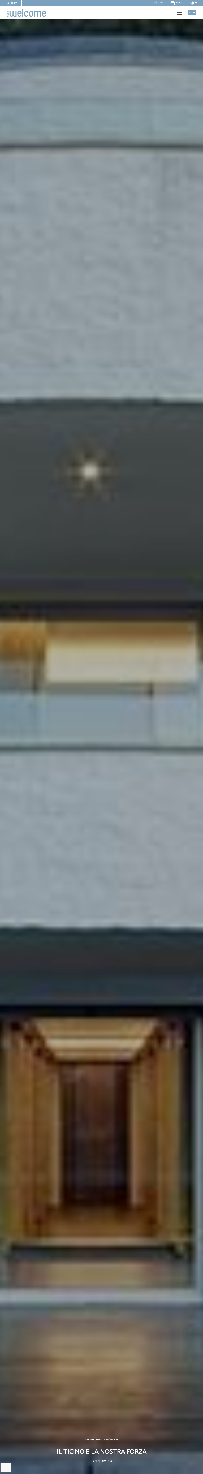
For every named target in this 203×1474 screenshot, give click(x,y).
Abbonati (180, 2)
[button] (10, 3)
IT (190, 12)
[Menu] (179, 12)
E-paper (160, 3)
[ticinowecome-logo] (26, 13)
